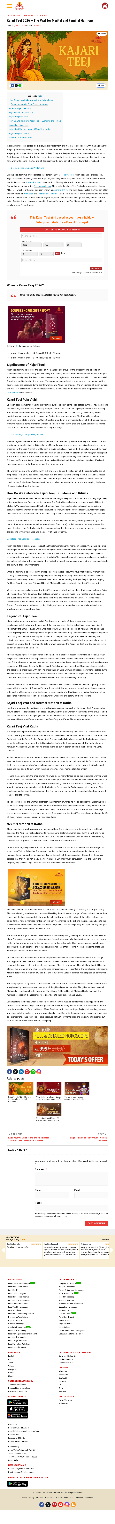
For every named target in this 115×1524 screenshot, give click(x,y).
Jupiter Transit (65, 1313)
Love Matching (14, 1310)
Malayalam (12, 1369)
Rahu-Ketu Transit (66, 1317)
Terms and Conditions (83, 1497)
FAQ (60, 1384)
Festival (18, 16)
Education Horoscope (68, 1307)
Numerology (64, 1310)
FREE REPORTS (15, 1280)
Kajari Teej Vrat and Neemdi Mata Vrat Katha (29, 129)
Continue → (96, 268)
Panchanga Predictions (18, 1317)
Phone (38, 1203)
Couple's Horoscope (67, 1283)
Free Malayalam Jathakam (19, 1344)
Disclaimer (49, 1497)
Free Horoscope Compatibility (21, 1313)
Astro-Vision (45, 1492)
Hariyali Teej (68, 175)
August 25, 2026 (19, 25)
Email (78, 1190)
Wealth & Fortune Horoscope (71, 1303)
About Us (63, 1371)
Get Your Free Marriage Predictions (27, 168)
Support (62, 1381)
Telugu (11, 1366)
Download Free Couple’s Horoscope (23, 539)
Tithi (16, 346)
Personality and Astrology (19, 1388)
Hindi (10, 1359)
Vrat (9, 16)
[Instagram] (39, 1071)
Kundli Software (65, 1400)
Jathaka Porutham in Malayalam (72, 1330)
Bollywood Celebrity (67, 1356)
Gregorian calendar (42, 186)
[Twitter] (16, 85)
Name (39, 1190)
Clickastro (37, 25)
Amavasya (28, 193)
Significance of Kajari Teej (21, 113)
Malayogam (63, 1403)
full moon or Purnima (48, 193)
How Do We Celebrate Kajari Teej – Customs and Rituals (35, 121)
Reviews (62, 1391)
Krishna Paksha (33, 182)
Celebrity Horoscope (17, 1327)
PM (63, 253)
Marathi (11, 1376)
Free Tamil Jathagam (17, 1293)
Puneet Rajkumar (66, 1362)
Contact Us (63, 1378)
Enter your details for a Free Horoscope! (29, 104)
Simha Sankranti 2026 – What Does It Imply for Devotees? (48, 1119)
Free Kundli (13, 1290)
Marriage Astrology (36, 16)
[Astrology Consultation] (18, 1487)
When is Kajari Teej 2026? (21, 108)
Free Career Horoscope (18, 1303)
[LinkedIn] (21, 1071)
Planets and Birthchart (17, 1391)
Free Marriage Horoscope (19, 1300)
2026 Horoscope (66, 1293)
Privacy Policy (28, 1497)
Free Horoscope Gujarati (18, 1297)
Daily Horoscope (15, 1320)
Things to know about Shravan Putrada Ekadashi (75, 1098)
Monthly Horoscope (67, 1297)
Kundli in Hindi (64, 1327)
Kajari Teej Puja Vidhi (18, 117)
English (11, 1356)
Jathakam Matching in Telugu (71, 1334)
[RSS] (73, 1504)
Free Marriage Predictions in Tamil (22, 1334)
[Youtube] (60, 1504)
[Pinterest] (27, 1071)
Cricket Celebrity (66, 1359)
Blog (61, 1388)
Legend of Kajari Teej (18, 125)
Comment (41, 1169)
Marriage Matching (66, 1300)
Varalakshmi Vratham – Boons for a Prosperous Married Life (48, 1098)
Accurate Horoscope (17, 1384)
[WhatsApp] (19, 85)
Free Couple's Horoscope (19, 1283)
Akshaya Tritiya (60, 190)
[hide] (40, 96)
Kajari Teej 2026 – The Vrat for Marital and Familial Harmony (19, 1099)
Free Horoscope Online (18, 1287)
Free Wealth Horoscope (18, 1307)
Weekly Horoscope (16, 1324)
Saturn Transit (65, 1320)
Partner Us (63, 1374)
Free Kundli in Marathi (17, 1337)
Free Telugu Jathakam (17, 1340)
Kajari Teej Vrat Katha (19, 133)
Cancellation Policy (64, 1497)
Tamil (10, 1362)
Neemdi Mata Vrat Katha (20, 138)
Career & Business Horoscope (71, 1290)
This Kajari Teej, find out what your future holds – (32, 100)
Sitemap (39, 1497)
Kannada (11, 1373)
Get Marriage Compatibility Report (27, 434)
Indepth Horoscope (67, 1287)
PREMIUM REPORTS (68, 1280)
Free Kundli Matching (17, 1330)
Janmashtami (13, 392)
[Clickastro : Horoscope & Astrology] (18, 1419)
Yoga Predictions (66, 1324)
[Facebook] (12, 85)
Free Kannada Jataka (17, 1347)
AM (57, 253)
